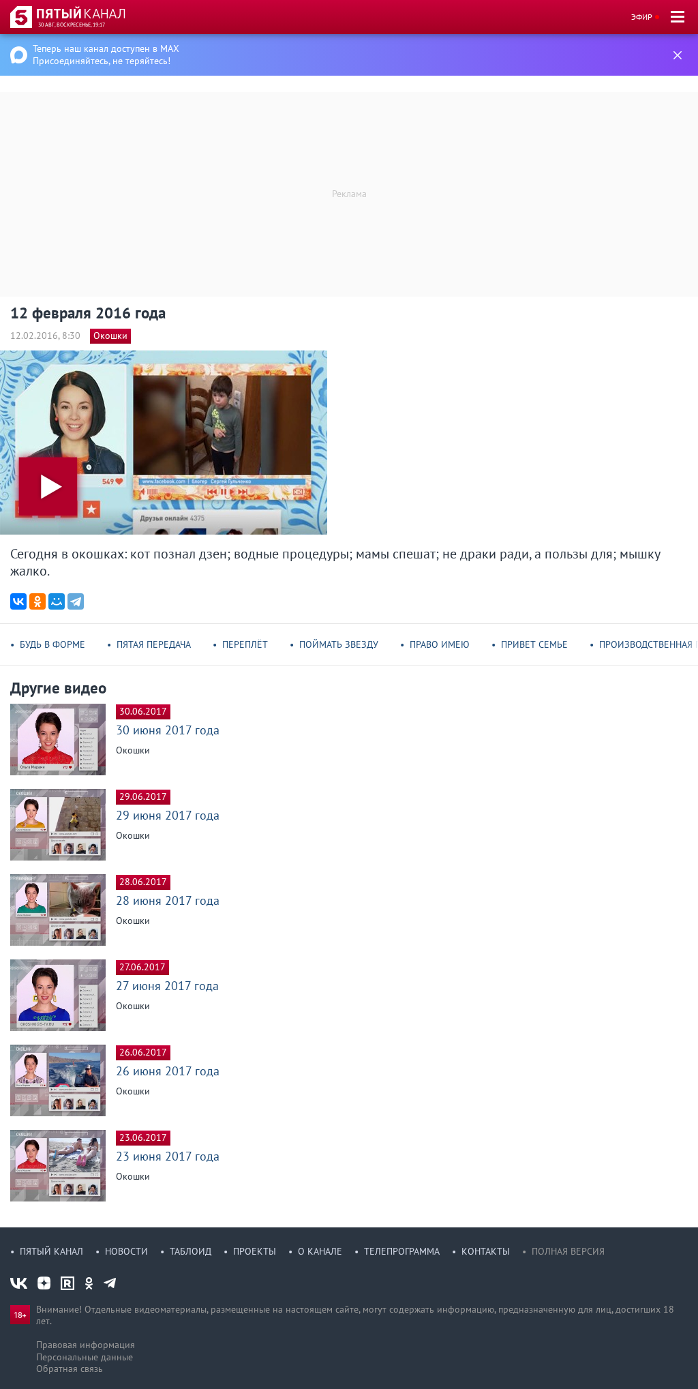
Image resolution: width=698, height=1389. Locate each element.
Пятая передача (154, 644)
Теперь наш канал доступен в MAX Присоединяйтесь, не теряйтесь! (106, 54)
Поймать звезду (338, 644)
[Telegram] (75, 601)
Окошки (110, 335)
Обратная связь (69, 1368)
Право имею (440, 644)
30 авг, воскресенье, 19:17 (71, 24)
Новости (126, 1251)
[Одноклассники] (37, 601)
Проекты (254, 1251)
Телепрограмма (402, 1251)
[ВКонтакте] (18, 601)
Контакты (485, 1251)
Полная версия (568, 1251)
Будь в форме (52, 644)
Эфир (641, 17)
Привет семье (534, 644)
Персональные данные (84, 1357)
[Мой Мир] (56, 601)
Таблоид (190, 1251)
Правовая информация (85, 1345)
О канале (320, 1251)
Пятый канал (51, 1251)
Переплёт (245, 644)
